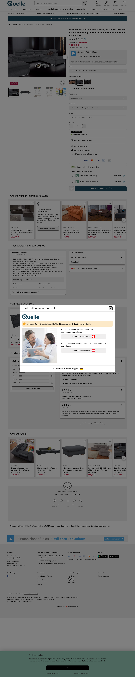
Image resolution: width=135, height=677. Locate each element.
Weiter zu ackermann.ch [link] (81, 336)
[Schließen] (110, 308)
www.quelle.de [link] (65, 369)
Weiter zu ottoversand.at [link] (81, 350)
